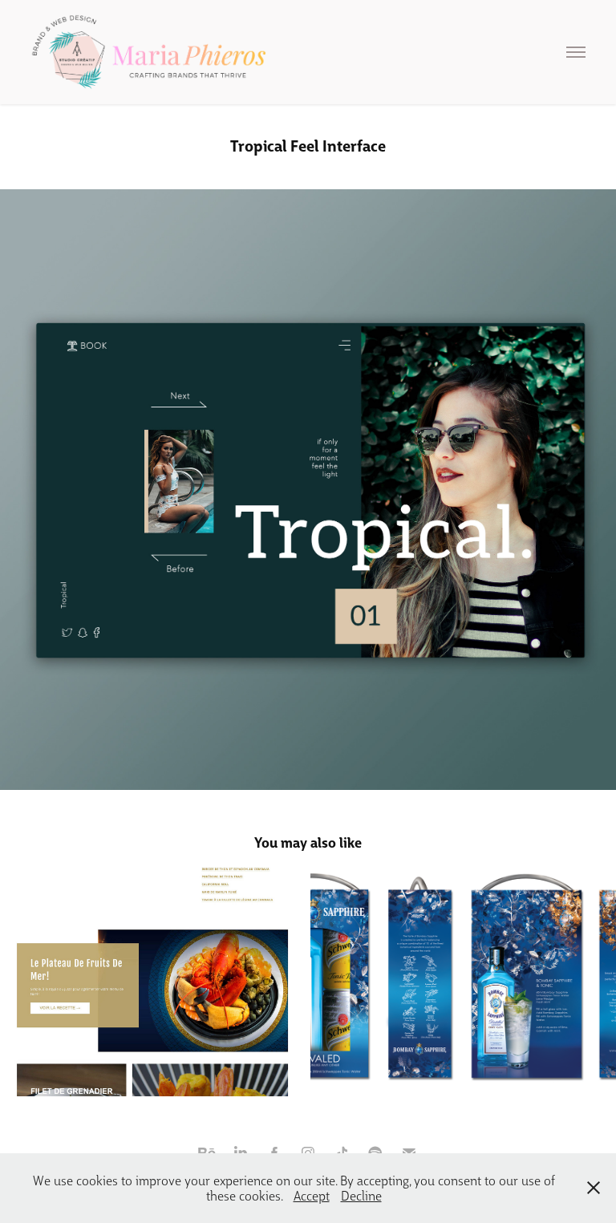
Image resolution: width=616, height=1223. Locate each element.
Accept (312, 1195)
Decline (361, 1195)
